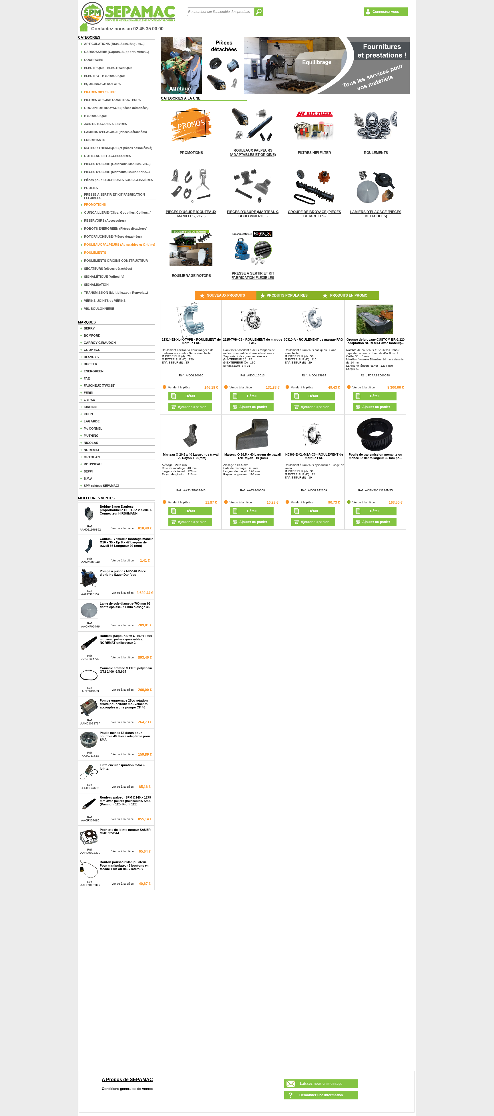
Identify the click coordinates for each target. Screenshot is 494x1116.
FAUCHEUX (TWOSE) (99, 385)
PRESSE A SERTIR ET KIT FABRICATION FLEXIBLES (114, 196)
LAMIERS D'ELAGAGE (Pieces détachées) (115, 132)
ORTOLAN (92, 457)
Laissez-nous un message (321, 1084)
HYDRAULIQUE (95, 116)
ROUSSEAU (92, 464)
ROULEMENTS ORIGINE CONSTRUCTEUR (116, 260)
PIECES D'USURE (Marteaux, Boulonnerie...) (117, 172)
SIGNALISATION (96, 284)
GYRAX (89, 400)
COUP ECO (92, 350)
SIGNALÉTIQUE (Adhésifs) (104, 276)
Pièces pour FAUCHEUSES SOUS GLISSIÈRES (118, 180)
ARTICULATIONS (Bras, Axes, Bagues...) (114, 43)
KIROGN (90, 407)
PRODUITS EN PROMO (348, 295)
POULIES (91, 188)
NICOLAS (91, 442)
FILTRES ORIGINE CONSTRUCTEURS (112, 100)
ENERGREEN (93, 371)
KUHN (88, 414)
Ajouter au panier (192, 407)
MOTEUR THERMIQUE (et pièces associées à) (118, 148)
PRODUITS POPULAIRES (287, 295)
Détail (190, 396)
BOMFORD (92, 335)
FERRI (88, 392)
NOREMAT (91, 450)
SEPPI (88, 471)
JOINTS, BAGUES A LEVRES (105, 124)
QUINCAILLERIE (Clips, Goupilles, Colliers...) (118, 212)
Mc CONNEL (93, 428)
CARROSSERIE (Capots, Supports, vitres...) (116, 51)
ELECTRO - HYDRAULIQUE (104, 76)
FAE (87, 378)
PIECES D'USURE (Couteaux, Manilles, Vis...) (117, 164)
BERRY (89, 328)
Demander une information (321, 1095)
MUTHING (91, 435)
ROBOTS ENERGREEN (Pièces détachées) (116, 228)
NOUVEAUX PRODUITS (226, 295)
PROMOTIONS (95, 204)
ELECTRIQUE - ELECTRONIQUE (108, 67)
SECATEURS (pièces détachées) (108, 268)
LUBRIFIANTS (94, 140)
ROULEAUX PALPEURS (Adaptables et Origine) (119, 244)
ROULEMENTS (95, 252)
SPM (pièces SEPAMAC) (101, 485)
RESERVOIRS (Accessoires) (105, 220)
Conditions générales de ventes (127, 1089)
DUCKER (90, 364)
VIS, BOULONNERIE (99, 308)
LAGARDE (91, 421)
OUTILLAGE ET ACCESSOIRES (107, 156)
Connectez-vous (386, 12)
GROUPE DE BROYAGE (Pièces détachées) (116, 108)
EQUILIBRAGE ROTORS (102, 84)
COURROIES (93, 59)
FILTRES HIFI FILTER (99, 92)
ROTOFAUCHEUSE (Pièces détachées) (113, 236)
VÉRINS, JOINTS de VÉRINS (105, 300)
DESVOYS (91, 357)
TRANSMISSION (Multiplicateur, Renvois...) (116, 292)
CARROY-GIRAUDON (100, 342)
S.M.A (88, 478)
